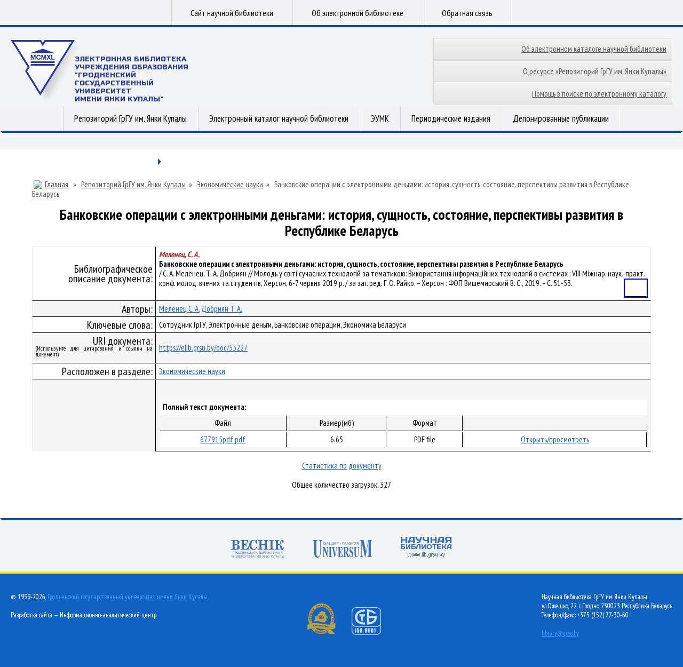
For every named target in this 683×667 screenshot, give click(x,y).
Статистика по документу (342, 465)
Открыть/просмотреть (555, 439)
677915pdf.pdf (222, 439)
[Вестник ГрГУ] (257, 550)
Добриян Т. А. (221, 309)
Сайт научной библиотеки (231, 12)
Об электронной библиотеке (357, 12)
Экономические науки (230, 184)
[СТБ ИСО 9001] (373, 632)
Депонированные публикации (561, 118)
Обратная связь (467, 12)
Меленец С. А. (179, 309)
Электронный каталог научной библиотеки (278, 118)
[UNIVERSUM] (342, 550)
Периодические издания (450, 118)
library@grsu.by (560, 633)
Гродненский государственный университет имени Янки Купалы (127, 596)
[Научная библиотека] (426, 548)
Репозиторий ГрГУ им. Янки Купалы (130, 118)
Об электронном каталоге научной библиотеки (593, 49)
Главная (56, 184)
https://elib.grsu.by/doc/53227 (203, 348)
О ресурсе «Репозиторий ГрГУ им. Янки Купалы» (594, 71)
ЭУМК (380, 118)
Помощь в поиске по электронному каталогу (599, 94)
